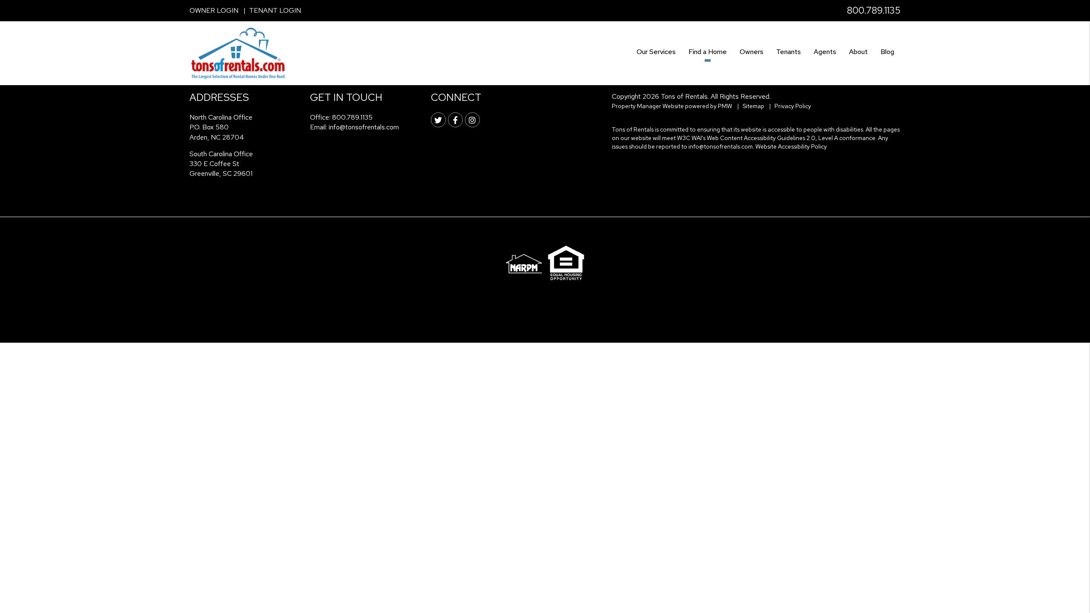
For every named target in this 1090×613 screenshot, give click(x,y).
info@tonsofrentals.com (364, 127)
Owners (751, 51)
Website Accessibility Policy (791, 146)
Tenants (788, 51)
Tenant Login (275, 10)
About (858, 51)
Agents (825, 51)
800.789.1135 (874, 10)
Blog (887, 51)
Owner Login (213, 10)
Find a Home (707, 51)
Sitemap (753, 106)
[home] (238, 52)
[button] (438, 119)
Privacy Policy (792, 106)
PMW (725, 106)
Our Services (656, 51)
